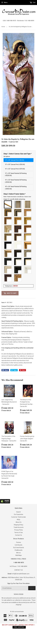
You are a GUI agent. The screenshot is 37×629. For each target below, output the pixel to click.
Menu (5, 2)
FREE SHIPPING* (19, 627)
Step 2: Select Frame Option (17, 196)
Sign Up (32, 588)
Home (3, 26)
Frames (18, 542)
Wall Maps (18, 555)
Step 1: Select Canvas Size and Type (18, 155)
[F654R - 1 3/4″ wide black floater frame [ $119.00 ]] (17, 269)
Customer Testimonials (18, 517)
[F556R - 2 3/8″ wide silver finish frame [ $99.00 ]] (27, 253)
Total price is (11, 286)
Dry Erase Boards (18, 547)
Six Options (7, 156)
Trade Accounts (18, 527)
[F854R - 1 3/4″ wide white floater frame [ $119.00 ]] (27, 269)
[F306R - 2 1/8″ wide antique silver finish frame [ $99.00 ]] (8, 237)
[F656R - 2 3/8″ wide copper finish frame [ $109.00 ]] (8, 220)
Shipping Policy (18, 525)
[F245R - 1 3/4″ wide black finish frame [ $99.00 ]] (8, 245)
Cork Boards (18, 545)
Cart (34, 2)
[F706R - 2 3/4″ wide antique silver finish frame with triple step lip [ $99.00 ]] (8, 269)
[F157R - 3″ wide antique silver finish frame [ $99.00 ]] (8, 228)
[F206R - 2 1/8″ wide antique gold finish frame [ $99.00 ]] (27, 228)
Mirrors (18, 552)
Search (18, 512)
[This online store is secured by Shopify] (5, 503)
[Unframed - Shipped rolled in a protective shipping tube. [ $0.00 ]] (8, 204)
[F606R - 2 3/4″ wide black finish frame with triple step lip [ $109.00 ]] (8, 261)
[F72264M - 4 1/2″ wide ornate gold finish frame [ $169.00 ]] (17, 277)
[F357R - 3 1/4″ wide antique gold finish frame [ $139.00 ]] (27, 245)
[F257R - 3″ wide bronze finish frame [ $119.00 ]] (17, 220)
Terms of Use (18, 532)
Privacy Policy (18, 530)
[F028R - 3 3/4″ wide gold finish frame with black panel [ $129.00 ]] (8, 212)
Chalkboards (18, 550)
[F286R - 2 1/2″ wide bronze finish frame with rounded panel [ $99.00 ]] (17, 237)
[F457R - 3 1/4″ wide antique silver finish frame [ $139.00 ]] (8, 253)
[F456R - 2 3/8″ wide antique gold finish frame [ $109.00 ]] (27, 212)
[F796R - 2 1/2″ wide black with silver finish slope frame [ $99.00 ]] (17, 261)
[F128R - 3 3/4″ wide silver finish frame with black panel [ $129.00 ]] (17, 212)
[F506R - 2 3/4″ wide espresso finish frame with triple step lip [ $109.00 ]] (17, 253)
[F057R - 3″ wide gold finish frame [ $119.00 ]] (27, 220)
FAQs (18, 519)
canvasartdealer (19, 611)
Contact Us (18, 535)
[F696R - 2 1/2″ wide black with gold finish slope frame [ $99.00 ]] (27, 261)
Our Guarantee (18, 514)
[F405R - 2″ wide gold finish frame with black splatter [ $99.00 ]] (27, 237)
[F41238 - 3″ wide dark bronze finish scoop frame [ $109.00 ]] (8, 277)
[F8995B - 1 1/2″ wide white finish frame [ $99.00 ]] (17, 245)
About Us (18, 522)
